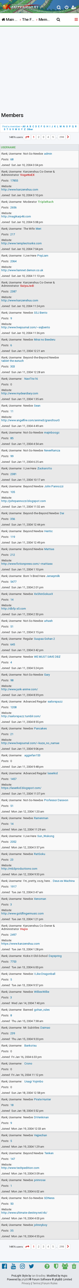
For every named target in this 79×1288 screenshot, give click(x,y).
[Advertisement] (39, 68)
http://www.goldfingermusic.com (22, 913)
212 (12, 554)
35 (11, 1230)
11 (11, 411)
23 (11, 859)
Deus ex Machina (64, 881)
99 (11, 456)
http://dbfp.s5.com (13, 608)
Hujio (24, 929)
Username (8, 147)
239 (12, 1033)
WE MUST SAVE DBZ (47, 656)
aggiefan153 (32, 755)
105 (12, 492)
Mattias (49, 549)
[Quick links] (76, 20)
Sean (37, 405)
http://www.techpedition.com (20, 1167)
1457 (13, 779)
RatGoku (39, 854)
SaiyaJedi (27, 285)
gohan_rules (42, 1009)
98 (11, 680)
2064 (13, 261)
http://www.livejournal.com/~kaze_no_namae (30, 743)
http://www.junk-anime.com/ (19, 689)
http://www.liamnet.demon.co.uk (22, 270)
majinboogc (51, 432)
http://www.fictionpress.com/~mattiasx (27, 563)
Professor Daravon (56, 800)
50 (11, 1203)
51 (11, 626)
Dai (62, 513)
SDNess (49, 1198)
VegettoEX (27, 175)
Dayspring (55, 956)
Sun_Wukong (45, 836)
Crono (28, 1063)
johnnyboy (40, 1225)
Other (30, 129)
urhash (48, 620)
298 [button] (61, 137)
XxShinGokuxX (43, 594)
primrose (39, 1180)
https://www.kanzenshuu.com (20, 943)
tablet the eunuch (12, 360)
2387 (13, 291)
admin (48, 153)
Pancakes (40, 728)
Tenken (49, 1153)
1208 (13, 707)
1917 (13, 886)
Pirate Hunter (42, 1099)
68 (11, 159)
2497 (13, 934)
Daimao (45, 1027)
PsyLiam (42, 255)
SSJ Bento (40, 312)
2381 (13, 474)
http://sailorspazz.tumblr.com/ (21, 716)
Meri (38, 228)
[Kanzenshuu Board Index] (22, 5)
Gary (47, 674)
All (24, 126)
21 (11, 734)
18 (11, 1105)
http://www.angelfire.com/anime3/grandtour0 (30, 420)
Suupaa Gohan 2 (44, 638)
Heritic (48, 531)
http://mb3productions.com (19, 868)
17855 (14, 180)
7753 (13, 961)
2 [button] (38, 137)
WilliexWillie (41, 991)
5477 (13, 581)
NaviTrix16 (31, 378)
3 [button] (43, 137)
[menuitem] (59, 8)
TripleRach (46, 201)
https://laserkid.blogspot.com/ (21, 788)
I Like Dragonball (44, 973)
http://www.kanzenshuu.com (19, 189)
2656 (13, 207)
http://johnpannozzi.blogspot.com (23, 501)
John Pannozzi (53, 486)
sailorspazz (55, 701)
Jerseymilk (53, 576)
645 (12, 644)
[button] (27, 137)
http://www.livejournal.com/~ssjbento (25, 327)
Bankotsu (30, 1045)
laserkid (53, 773)
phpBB (25, 1279)
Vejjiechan (40, 1135)
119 (12, 536)
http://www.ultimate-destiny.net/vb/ (24, 1212)
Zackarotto (44, 468)
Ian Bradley (38, 1275)
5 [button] (53, 137)
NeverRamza (52, 450)
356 (12, 519)
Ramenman (41, 818)
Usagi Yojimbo (33, 1081)
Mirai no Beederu (44, 339)
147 (12, 1158)
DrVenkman (41, 1117)
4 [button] (48, 137)
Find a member (11, 126)
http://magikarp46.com (16, 216)
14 (11, 599)
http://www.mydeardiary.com (19, 393)
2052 (13, 841)
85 (11, 438)
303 (12, 366)
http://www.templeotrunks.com (21, 243)
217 (12, 234)
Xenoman (40, 898)
